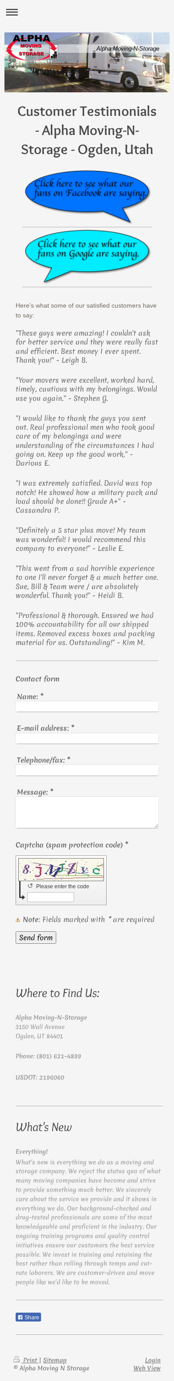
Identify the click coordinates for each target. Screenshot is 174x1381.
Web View (147, 1368)
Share (31, 1317)
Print (30, 1360)
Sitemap (54, 1360)
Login (153, 1360)
